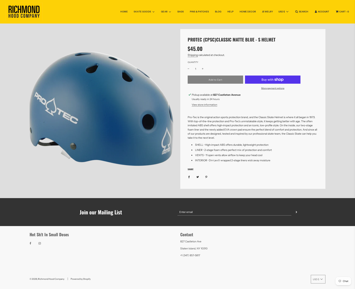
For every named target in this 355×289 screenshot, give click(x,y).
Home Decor (248, 11)
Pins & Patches (199, 11)
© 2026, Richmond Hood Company (47, 279)
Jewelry (267, 11)
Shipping (193, 55)
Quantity (193, 62)
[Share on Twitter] (198, 176)
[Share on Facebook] (189, 176)
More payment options (272, 88)
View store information (204, 104)
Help (230, 11)
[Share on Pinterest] (206, 176)
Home (124, 11)
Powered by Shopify (81, 279)
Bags (181, 11)
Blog (218, 11)
